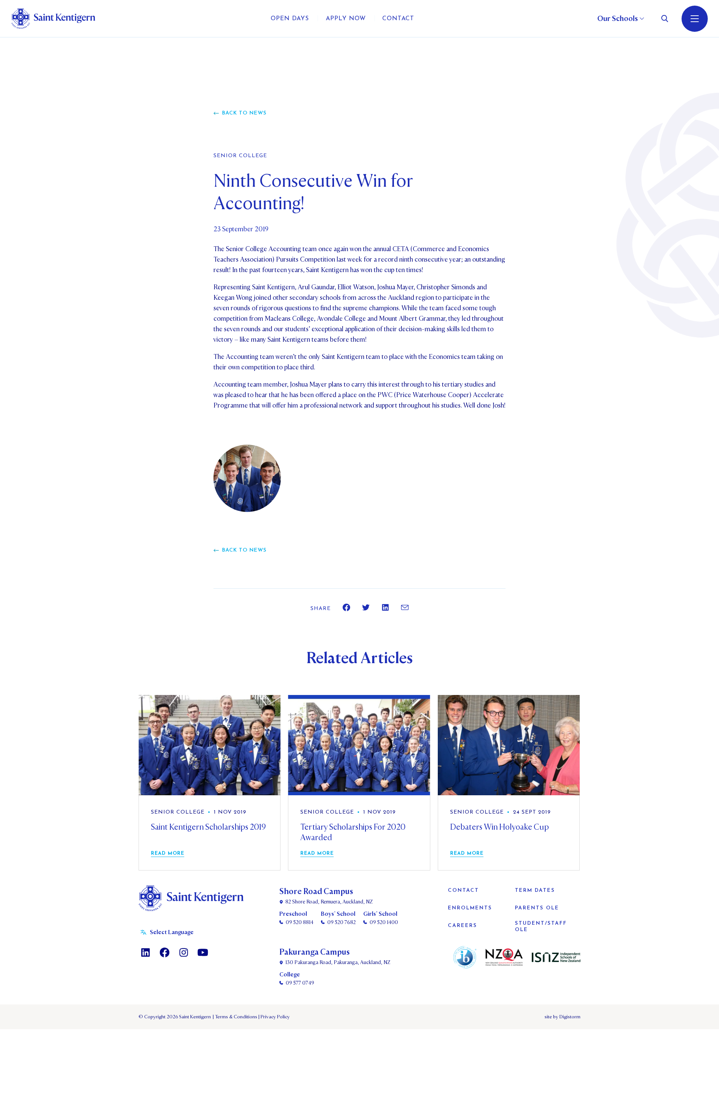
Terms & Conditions (235, 1017)
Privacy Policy (274, 1017)
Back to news (244, 113)
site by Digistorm (562, 1017)
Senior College (240, 156)
